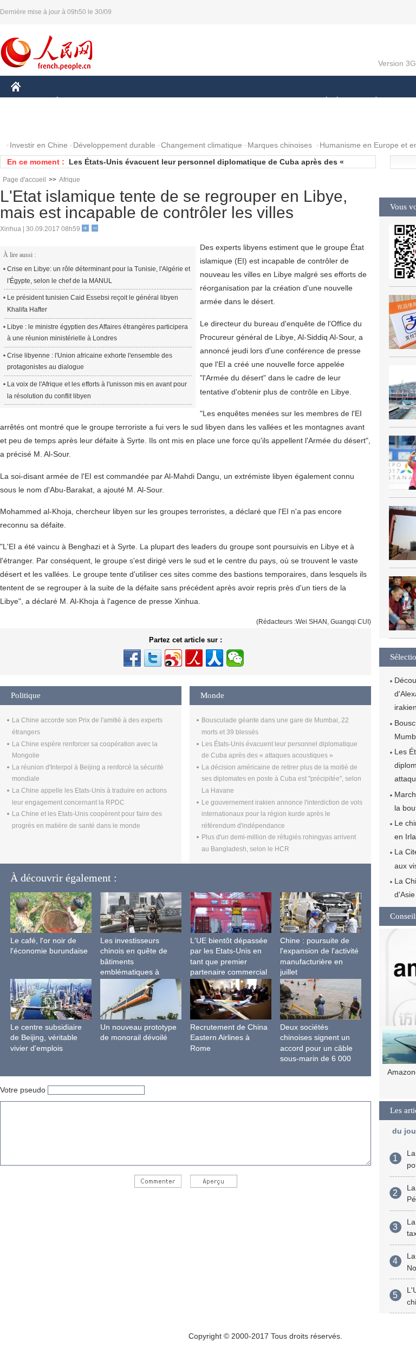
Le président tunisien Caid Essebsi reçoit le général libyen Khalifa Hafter (92, 303)
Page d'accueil (24, 179)
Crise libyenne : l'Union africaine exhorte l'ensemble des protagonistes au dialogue (89, 361)
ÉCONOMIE (77, 102)
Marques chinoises (280, 145)
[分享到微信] (235, 658)
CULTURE (272, 102)
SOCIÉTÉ (321, 102)
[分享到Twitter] (152, 658)
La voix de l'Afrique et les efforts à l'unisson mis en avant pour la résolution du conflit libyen (97, 390)
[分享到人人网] (214, 658)
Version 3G (397, 63)
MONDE (128, 102)
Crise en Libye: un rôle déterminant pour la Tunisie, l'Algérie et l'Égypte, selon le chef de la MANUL (98, 275)
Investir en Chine (39, 145)
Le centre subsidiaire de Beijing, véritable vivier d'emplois (46, 1037)
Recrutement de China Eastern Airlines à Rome (229, 1037)
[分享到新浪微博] (173, 658)
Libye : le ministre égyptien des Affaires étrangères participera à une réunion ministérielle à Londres (97, 333)
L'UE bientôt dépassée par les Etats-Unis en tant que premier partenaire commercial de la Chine (229, 961)
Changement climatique (201, 145)
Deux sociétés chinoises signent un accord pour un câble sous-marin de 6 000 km (316, 1048)
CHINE (29, 102)
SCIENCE (222, 102)
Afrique (69, 179)
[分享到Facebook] (132, 658)
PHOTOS (33, 123)
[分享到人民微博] (194, 658)
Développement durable (114, 145)
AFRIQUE (174, 102)
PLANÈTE (370, 102)
